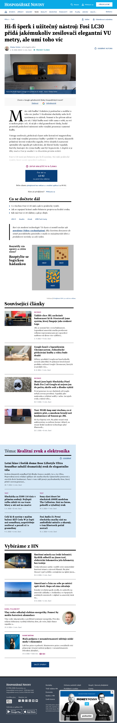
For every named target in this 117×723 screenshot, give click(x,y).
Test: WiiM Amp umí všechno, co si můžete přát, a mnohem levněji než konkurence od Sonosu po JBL (53, 413)
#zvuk (30, 219)
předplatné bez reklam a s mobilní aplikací (43, 185)
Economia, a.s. (21, 688)
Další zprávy (40, 664)
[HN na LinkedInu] (30, 701)
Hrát (44, 263)
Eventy (91, 689)
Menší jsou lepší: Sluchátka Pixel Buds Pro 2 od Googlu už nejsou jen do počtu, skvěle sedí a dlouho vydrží (53, 384)
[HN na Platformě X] (19, 701)
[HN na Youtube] (37, 701)
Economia (49, 692)
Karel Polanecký (12, 609)
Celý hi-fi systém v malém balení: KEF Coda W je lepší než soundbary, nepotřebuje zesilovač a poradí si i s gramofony (19, 522)
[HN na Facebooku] (23, 701)
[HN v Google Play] (14, 711)
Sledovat (35, 103)
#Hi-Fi (13, 219)
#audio (21, 219)
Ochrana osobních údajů (72, 685)
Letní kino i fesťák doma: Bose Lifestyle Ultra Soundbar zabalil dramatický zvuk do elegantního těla (36, 466)
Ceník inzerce (50, 699)
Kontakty (49, 685)
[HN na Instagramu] (26, 701)
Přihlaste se (50, 192)
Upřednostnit (51, 103)
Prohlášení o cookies (71, 689)
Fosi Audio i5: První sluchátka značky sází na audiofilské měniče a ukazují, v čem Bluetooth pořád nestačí (55, 522)
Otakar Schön (15, 47)
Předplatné (104, 4)
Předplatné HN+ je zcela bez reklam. (64, 298)
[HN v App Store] (30, 711)
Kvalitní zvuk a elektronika (43, 451)
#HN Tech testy (41, 219)
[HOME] (6, 12)
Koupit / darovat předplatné (98, 685)
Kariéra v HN (50, 696)
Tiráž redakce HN (52, 689)
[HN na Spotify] (33, 701)
